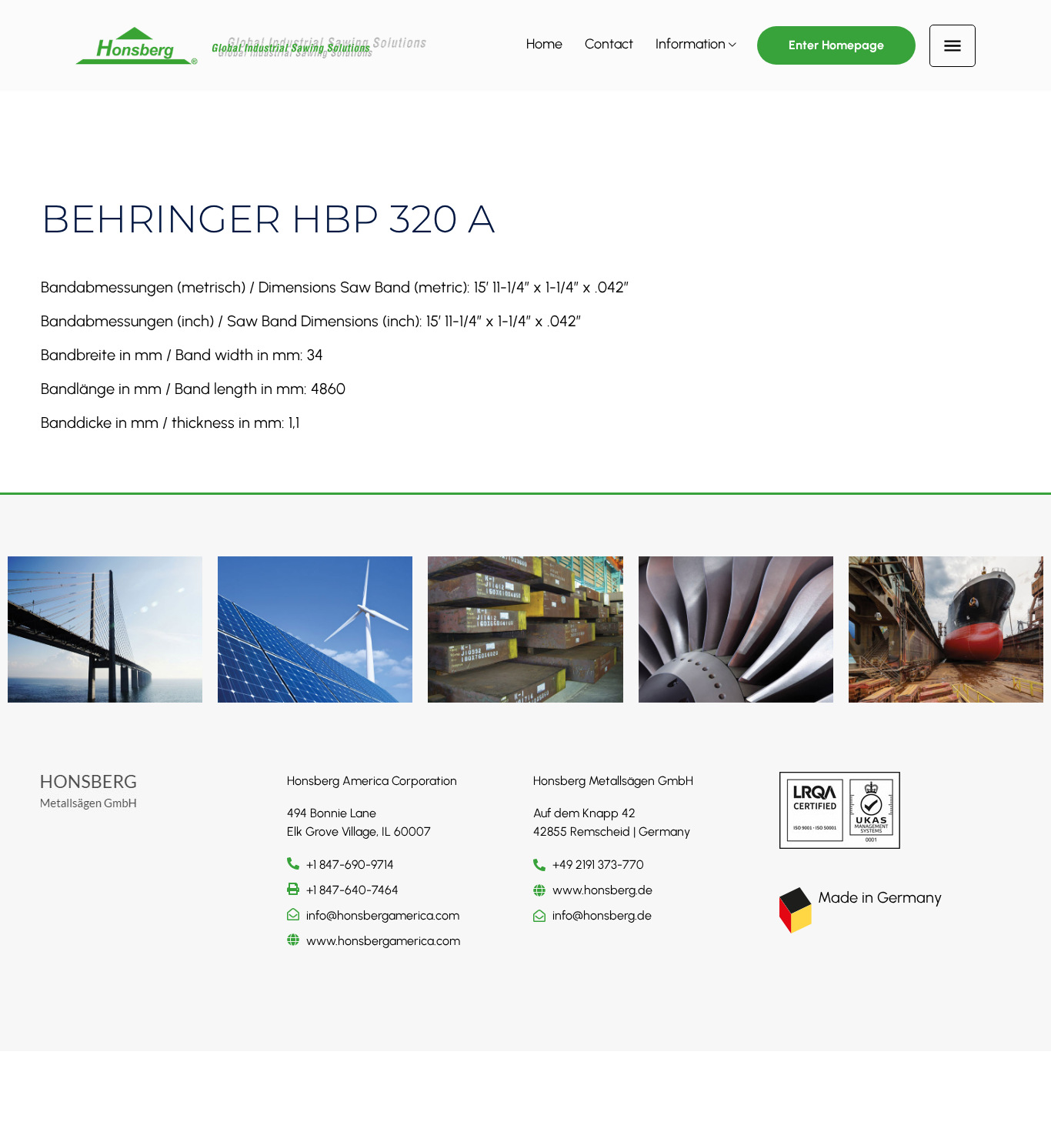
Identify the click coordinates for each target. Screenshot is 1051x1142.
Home (544, 43)
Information (691, 43)
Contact (609, 43)
